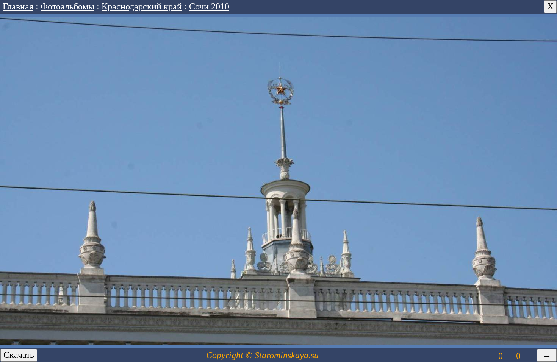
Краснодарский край (142, 6)
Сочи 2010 (209, 6)
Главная (18, 6)
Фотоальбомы (67, 6)
